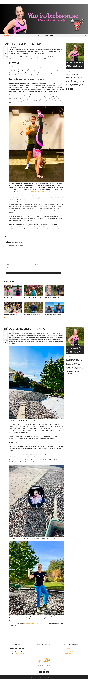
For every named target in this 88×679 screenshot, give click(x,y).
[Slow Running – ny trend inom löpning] (33, 307)
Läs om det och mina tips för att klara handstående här (35, 191)
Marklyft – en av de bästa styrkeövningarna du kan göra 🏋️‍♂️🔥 (13, 316)
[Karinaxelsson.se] (44, 19)
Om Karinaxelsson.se (48, 35)
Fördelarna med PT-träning (22, 44)
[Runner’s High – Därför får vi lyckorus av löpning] (54, 290)
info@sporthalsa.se (19, 653)
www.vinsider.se (71, 650)
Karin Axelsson (70, 72)
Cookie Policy (54, 677)
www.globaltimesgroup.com (71, 653)
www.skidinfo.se (71, 651)
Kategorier (36, 35)
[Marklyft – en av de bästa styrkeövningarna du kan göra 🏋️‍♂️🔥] (13, 307)
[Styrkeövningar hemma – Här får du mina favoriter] (33, 290)
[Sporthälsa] (6, 35)
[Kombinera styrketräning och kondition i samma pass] (54, 307)
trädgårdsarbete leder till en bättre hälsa (35, 623)
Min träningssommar (9, 297)
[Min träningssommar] (13, 290)
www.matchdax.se (71, 648)
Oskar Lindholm (43, 650)
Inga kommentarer (11, 236)
